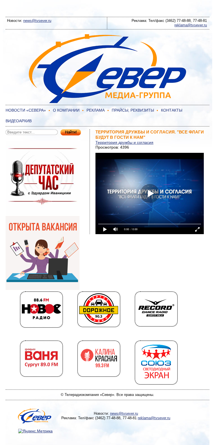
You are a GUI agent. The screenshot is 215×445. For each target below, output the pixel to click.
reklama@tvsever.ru (190, 25)
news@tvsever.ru (37, 21)
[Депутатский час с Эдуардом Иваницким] (43, 213)
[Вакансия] (43, 288)
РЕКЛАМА (96, 110)
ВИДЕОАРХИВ (19, 121)
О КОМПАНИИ (66, 110)
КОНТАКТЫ (171, 110)
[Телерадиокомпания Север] (107, 102)
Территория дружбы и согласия (124, 142)
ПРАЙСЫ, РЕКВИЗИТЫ (133, 110)
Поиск (70, 132)
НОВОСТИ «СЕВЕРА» (26, 110)
